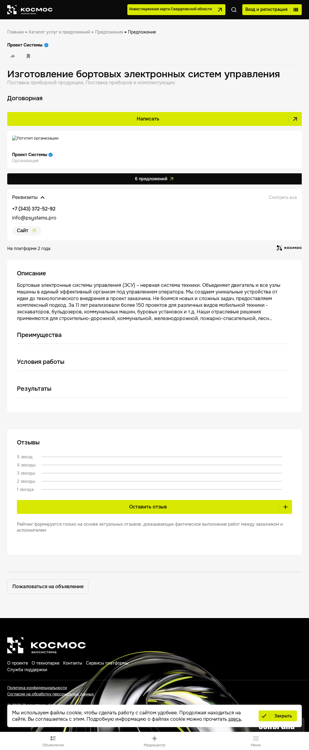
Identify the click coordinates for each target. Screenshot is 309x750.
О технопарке (45, 663)
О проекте (17, 663)
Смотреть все (283, 197)
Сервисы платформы (107, 663)
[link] (15, 32)
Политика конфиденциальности (37, 687)
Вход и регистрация (266, 9)
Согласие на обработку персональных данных (50, 694)
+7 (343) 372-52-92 (34, 209)
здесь (234, 719)
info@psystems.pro (34, 218)
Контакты (72, 663)
